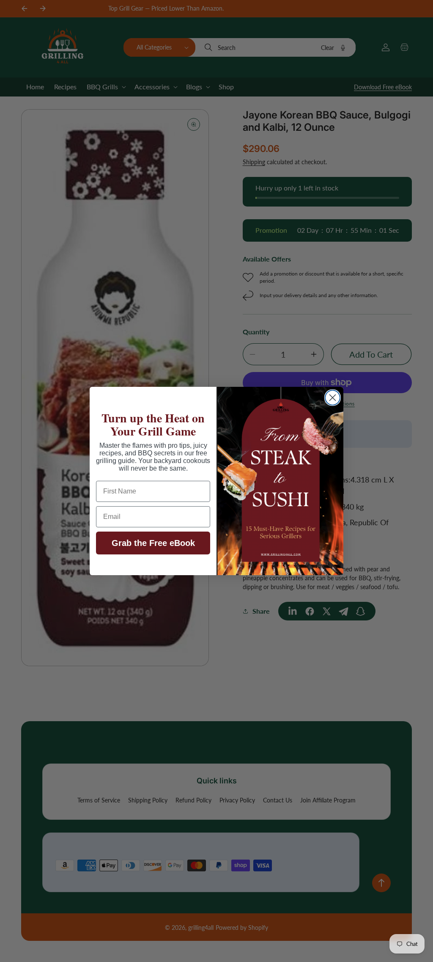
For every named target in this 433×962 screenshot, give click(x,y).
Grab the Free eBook (153, 543)
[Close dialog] (332, 397)
